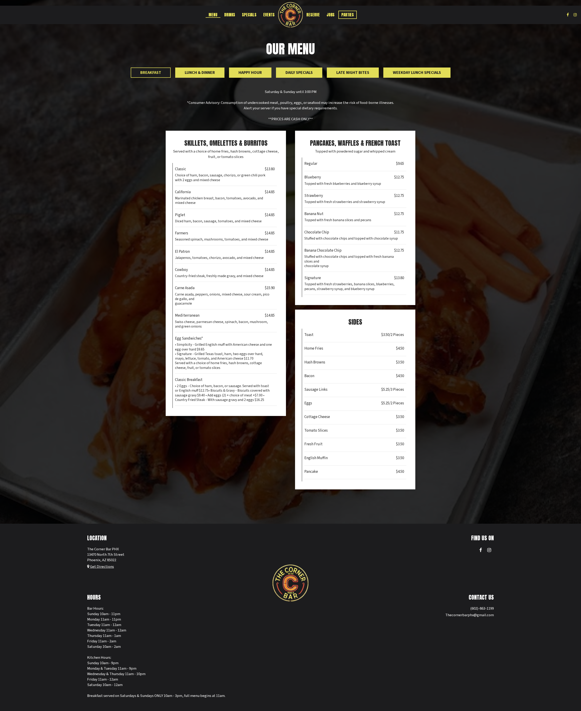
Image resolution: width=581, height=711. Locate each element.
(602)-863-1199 (482, 608)
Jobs (331, 15)
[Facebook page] (567, 14)
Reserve (313, 15)
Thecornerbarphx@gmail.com (469, 615)
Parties (347, 15)
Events (269, 15)
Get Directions (101, 566)
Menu (213, 15)
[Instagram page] (575, 14)
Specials (249, 15)
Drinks (229, 15)
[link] (290, 15)
